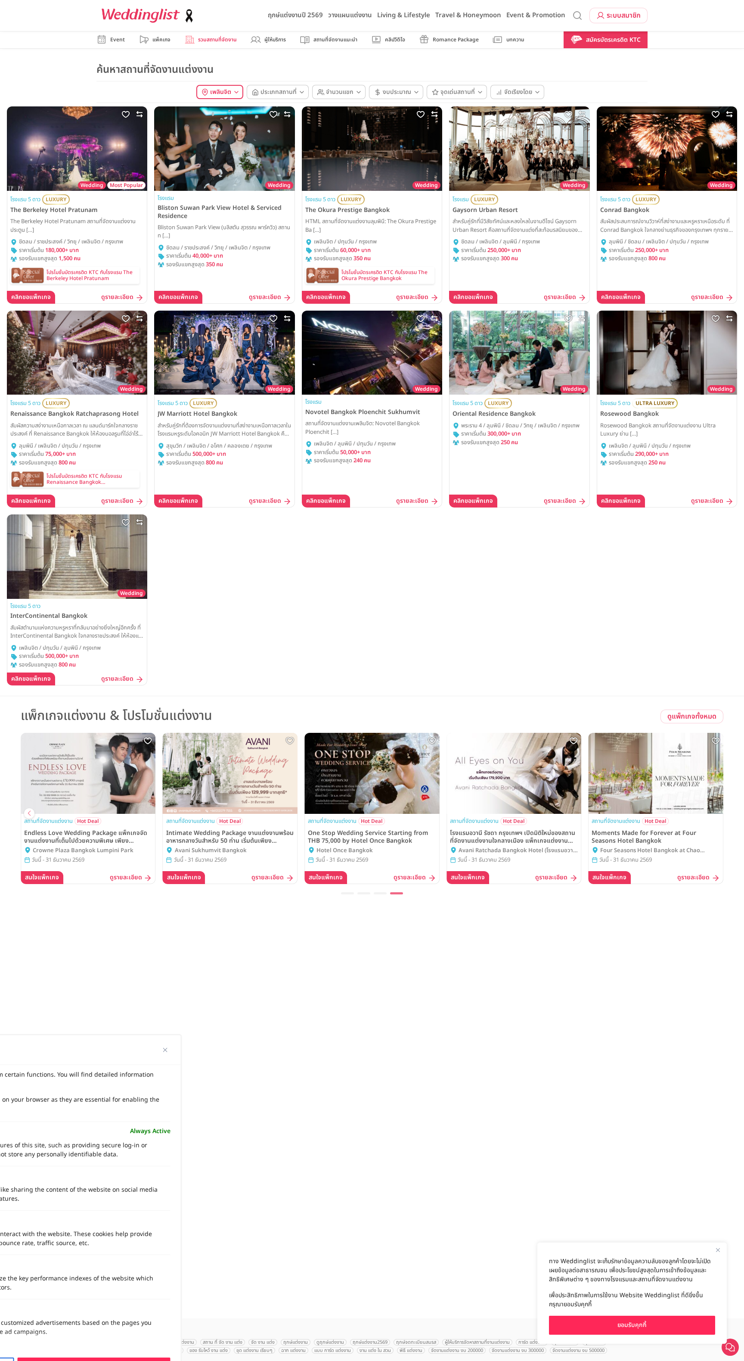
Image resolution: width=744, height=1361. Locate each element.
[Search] (577, 15)
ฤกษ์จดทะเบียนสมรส (416, 1342)
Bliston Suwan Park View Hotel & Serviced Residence (220, 212)
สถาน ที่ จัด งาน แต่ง (222, 1342)
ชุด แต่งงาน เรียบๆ (254, 1350)
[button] (347, 893)
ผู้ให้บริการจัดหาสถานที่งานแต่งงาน (477, 1342)
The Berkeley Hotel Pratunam (54, 210)
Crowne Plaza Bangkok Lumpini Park (83, 851)
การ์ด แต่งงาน (531, 1342)
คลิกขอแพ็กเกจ (31, 297)
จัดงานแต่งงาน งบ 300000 (518, 1350)
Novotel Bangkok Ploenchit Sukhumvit (362, 412)
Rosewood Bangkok (629, 414)
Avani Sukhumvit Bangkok (211, 851)
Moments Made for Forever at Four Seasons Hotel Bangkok (644, 837)
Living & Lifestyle (403, 15)
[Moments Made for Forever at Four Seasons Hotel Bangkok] (655, 773)
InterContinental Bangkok (48, 616)
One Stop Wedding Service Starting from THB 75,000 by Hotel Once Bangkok (368, 837)
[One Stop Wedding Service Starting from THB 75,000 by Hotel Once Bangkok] (372, 773)
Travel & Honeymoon (468, 15)
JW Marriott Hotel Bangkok (197, 414)
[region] (632, 1293)
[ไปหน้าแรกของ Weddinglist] (149, 16)
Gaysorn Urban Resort (485, 210)
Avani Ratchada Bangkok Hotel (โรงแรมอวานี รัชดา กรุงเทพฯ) (518, 851)
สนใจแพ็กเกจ (42, 877)
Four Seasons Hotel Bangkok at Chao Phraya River (650, 851)
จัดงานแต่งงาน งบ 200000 (457, 1350)
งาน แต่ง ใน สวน (375, 1350)
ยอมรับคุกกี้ (632, 1325)
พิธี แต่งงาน (411, 1350)
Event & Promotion (535, 15)
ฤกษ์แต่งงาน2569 (370, 1342)
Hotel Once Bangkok (344, 851)
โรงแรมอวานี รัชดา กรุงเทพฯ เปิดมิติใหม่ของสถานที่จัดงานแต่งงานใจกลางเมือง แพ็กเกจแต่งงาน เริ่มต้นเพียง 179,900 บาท (512, 837)
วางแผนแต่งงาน (350, 15)
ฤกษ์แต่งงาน (295, 1342)
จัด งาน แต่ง (263, 1342)
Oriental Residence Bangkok (494, 414)
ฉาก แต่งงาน (293, 1350)
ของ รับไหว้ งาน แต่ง (208, 1350)
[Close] (718, 1250)
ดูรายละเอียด (117, 297)
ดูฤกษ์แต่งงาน (330, 1342)
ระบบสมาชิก (624, 15)
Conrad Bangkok (624, 210)
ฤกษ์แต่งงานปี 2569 (295, 15)
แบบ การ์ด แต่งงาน (332, 1350)
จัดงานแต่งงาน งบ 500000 (578, 1350)
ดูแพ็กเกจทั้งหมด (691, 716)
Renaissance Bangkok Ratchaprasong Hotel (74, 414)
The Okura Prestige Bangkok (347, 210)
